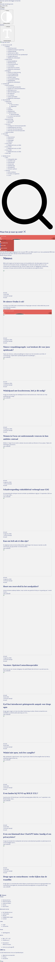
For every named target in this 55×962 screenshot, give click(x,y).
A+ (6, 5)
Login (4, 924)
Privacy (4, 957)
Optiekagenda (6, 932)
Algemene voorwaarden (9, 955)
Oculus (4, 905)
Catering (7, 170)
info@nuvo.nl (6, 940)
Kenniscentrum (6, 900)
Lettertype (8, 26)
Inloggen (12, 1)
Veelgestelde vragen (8, 917)
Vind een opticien (4, 1)
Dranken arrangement (13, 173)
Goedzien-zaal (11, 161)
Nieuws (4, 915)
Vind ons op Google (8, 947)
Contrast (7, 10)
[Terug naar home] (5, 42)
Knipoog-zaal (11, 162)
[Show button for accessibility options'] (1, 2)
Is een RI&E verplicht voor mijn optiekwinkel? (38, 252)
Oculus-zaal (11, 164)
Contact (5, 919)
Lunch (9, 175)
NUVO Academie (7, 901)
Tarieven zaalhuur (12, 169)
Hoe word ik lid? (28, 253)
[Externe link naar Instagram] (0, 950)
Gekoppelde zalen (12, 159)
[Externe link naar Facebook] (2, 950)
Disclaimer (5, 958)
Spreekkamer (11, 167)
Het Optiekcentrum (7, 912)
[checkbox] (6, 242)
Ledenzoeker (6, 914)
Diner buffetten (12, 172)
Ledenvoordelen (7, 903)
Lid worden (18, 1)
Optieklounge (11, 165)
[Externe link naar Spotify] (3, 950)
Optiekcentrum (6, 156)
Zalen (6, 157)
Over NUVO (5, 906)
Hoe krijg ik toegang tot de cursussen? (16, 252)
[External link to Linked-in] (4, 950)
